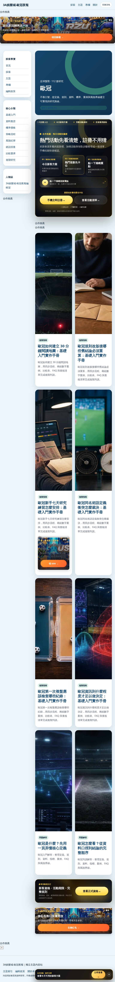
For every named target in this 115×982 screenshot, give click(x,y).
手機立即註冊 (56, 200)
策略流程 (10, 134)
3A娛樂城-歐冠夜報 (16, 5)
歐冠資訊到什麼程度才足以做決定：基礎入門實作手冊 (92, 696)
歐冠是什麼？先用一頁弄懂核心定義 (52, 845)
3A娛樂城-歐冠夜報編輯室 (17, 185)
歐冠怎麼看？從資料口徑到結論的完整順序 (92, 848)
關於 (95, 4)
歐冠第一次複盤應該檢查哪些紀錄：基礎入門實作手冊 (52, 696)
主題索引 (8, 971)
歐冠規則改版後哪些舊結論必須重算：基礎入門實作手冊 (92, 352)
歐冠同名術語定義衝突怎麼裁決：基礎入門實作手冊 (92, 507)
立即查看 (98, 974)
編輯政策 (10, 91)
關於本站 (32, 971)
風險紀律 (10, 140)
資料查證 (10, 121)
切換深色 (106, 5)
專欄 (87, 4)
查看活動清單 (91, 200)
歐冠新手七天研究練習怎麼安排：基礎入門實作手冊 (52, 507)
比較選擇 (10, 153)
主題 (80, 4)
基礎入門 (10, 114)
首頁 (8, 65)
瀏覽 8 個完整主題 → (50, 107)
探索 (72, 4)
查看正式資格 (92, 891)
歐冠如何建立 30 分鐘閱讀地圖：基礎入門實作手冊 (53, 350)
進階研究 (10, 159)
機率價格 (10, 127)
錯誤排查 (10, 147)
